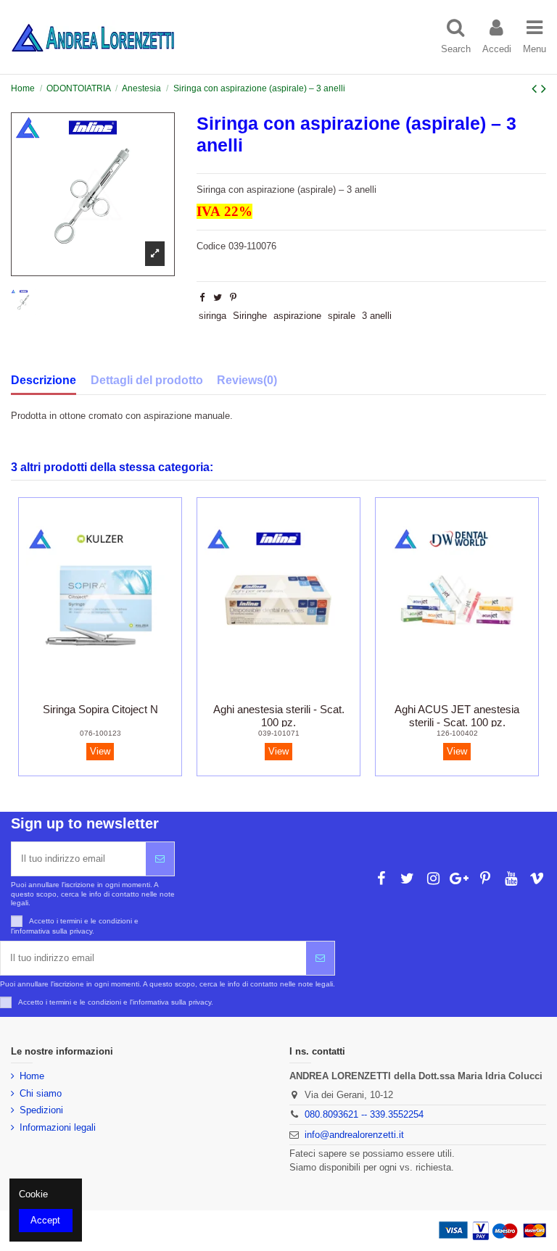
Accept (45, 1220)
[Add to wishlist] (80, 691)
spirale (341, 315)
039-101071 (279, 733)
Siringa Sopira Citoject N (100, 709)
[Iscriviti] (160, 859)
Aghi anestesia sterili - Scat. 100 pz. (278, 715)
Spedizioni (41, 1110)
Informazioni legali (58, 1127)
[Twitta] (217, 297)
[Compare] (100, 691)
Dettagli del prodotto (147, 380)
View (100, 751)
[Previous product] (536, 88)
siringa (212, 315)
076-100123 (100, 733)
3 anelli (377, 315)
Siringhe (250, 315)
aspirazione (297, 315)
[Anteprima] (119, 691)
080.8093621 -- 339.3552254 (364, 1114)
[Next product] (543, 88)
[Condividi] (202, 297)
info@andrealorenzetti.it (354, 1134)
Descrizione (43, 380)
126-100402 (457, 733)
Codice (211, 246)
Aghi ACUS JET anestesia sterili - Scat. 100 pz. (457, 715)
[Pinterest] (233, 297)
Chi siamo (41, 1093)
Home (32, 1076)
